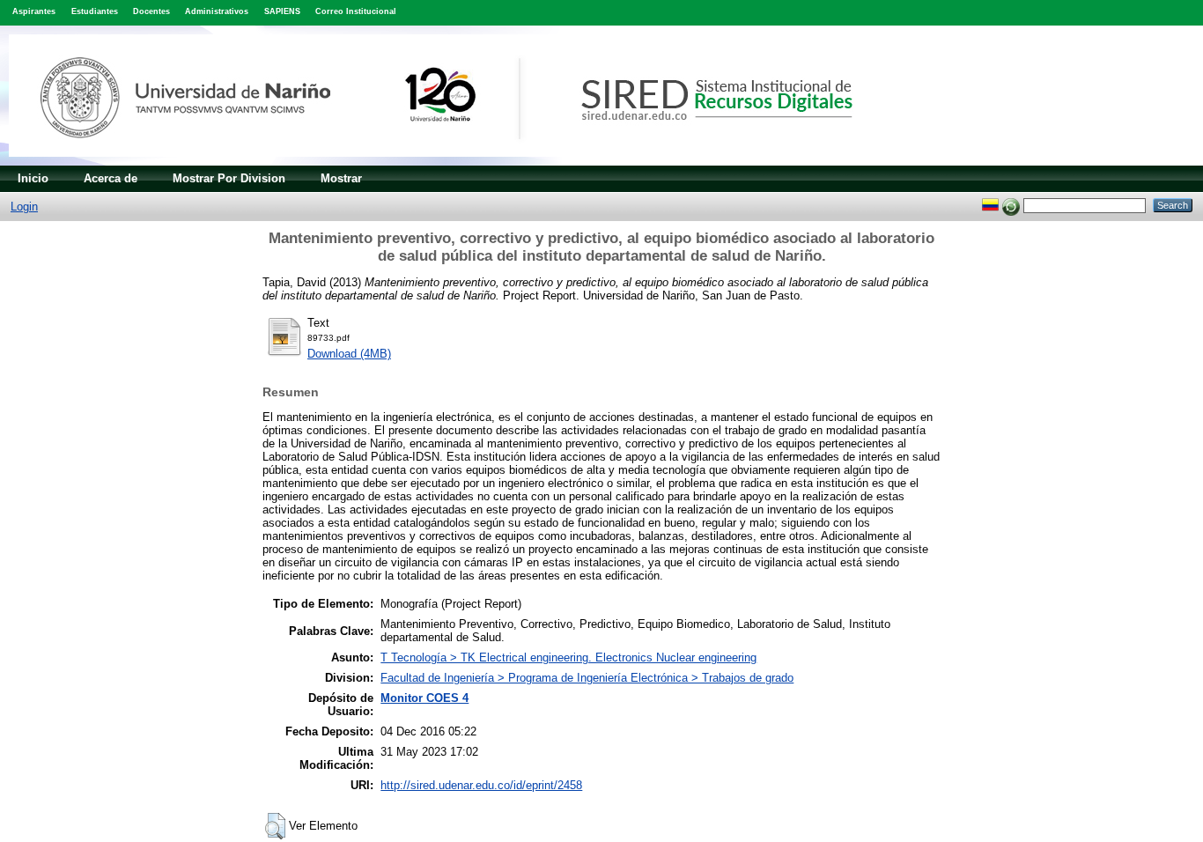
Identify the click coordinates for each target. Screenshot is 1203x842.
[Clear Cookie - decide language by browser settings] (1011, 204)
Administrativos (216, 11)
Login (24, 206)
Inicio (33, 178)
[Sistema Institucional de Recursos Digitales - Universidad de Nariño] (460, 161)
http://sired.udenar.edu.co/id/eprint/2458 (481, 785)
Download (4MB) (349, 353)
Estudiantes (94, 11)
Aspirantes (33, 11)
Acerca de (110, 178)
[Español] (990, 204)
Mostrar (341, 178)
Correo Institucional (355, 11)
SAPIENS (282, 11)
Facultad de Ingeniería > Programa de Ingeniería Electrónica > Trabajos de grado (586, 677)
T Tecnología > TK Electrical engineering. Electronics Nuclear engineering (568, 657)
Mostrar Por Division (229, 178)
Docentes (151, 11)
